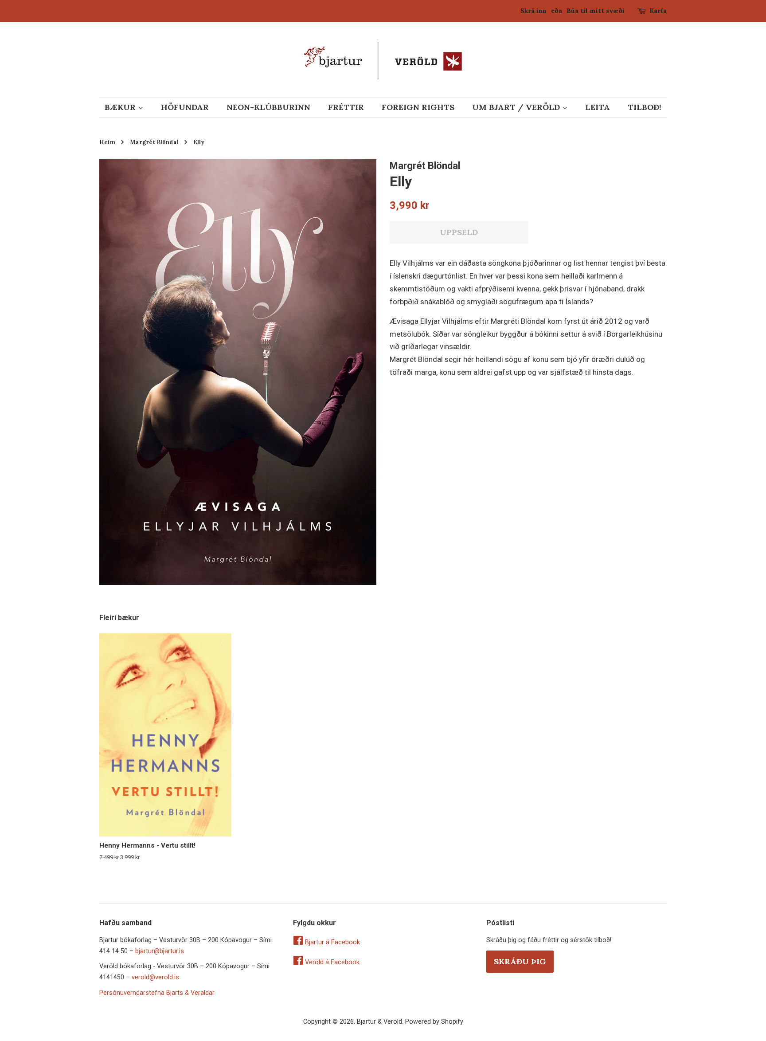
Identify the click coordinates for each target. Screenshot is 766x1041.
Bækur (121, 107)
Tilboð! (644, 107)
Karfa (658, 11)
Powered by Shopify (434, 1021)
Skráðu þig (520, 961)
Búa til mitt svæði (596, 11)
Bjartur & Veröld (379, 1021)
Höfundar (185, 107)
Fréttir (346, 107)
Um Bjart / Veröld (517, 107)
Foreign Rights (418, 107)
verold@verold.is (155, 977)
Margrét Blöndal (154, 141)
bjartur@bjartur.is (159, 951)
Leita (597, 107)
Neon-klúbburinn (268, 107)
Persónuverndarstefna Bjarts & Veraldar (157, 993)
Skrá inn (533, 11)
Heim (107, 141)
